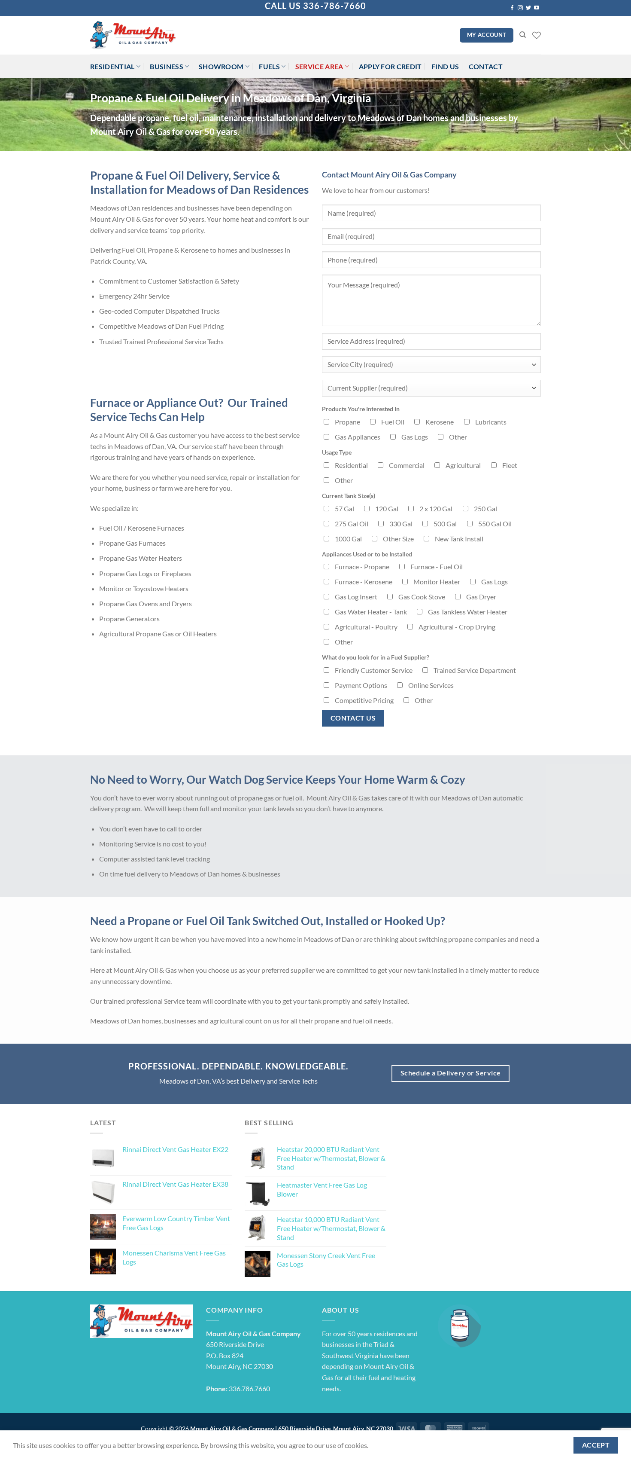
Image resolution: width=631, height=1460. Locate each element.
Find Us (445, 66)
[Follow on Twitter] (528, 8)
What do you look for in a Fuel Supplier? (375, 657)
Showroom (221, 66)
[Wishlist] (536, 35)
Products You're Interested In (361, 408)
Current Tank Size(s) (348, 495)
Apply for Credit (390, 66)
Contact (486, 66)
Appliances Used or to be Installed (367, 554)
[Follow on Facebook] (512, 8)
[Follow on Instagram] (520, 8)
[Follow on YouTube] (536, 8)
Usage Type (337, 452)
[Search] (522, 35)
